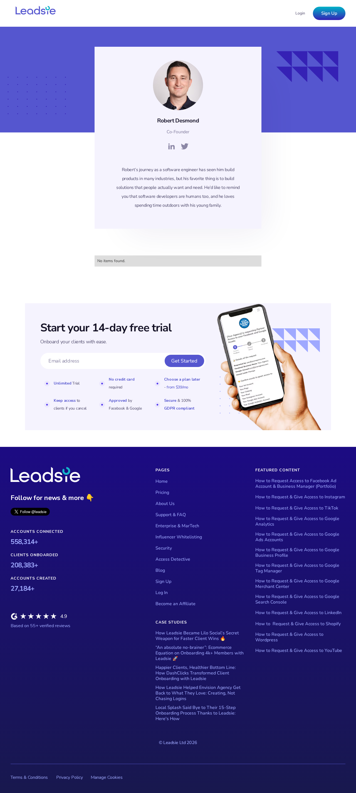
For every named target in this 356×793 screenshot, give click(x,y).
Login (300, 13)
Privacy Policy (69, 777)
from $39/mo (177, 387)
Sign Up (329, 13)
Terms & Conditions (29, 777)
